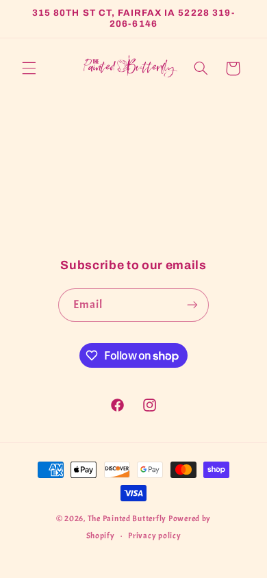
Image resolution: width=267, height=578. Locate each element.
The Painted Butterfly (127, 519)
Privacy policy (154, 536)
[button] (28, 68)
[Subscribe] (192, 305)
